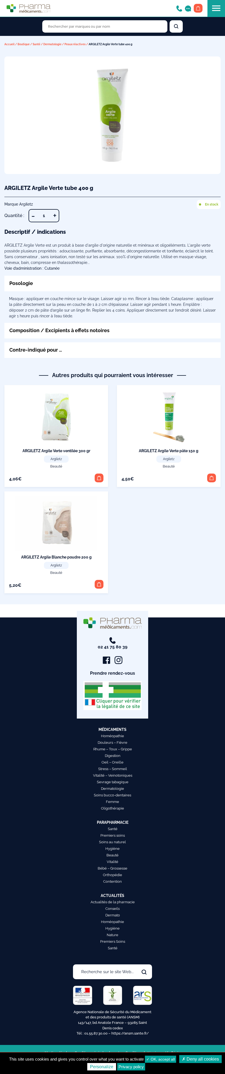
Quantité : (14, 215)
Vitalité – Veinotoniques (112, 775)
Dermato (112, 915)
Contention (112, 881)
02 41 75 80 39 (112, 646)
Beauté (56, 466)
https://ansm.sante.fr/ (130, 1033)
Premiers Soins (112, 941)
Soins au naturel (112, 842)
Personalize (101, 1066)
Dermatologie (52, 44)
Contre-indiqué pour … (35, 350)
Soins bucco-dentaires (112, 795)
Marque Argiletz (18, 204)
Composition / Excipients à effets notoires (59, 330)
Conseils (112, 909)
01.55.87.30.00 (96, 1033)
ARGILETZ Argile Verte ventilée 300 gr (56, 451)
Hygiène (112, 849)
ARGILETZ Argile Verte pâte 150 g (168, 451)
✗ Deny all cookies (200, 1059)
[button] (99, 478)
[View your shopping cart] (198, 8)
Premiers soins (112, 835)
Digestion (112, 756)
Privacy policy (131, 1066)
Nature (112, 935)
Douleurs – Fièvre (112, 742)
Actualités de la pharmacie (113, 902)
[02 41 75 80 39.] (179, 8)
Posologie (21, 283)
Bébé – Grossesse (112, 868)
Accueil (9, 44)
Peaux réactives (75, 44)
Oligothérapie (112, 808)
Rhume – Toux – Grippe (112, 749)
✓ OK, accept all (160, 1059)
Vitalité (112, 862)
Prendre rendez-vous (112, 673)
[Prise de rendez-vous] (188, 8)
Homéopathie (112, 736)
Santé (36, 44)
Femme (112, 802)
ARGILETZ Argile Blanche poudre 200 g (56, 557)
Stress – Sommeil (112, 769)
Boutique (24, 44)
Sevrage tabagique (112, 782)
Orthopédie (112, 875)
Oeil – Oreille (112, 762)
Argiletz (56, 459)
